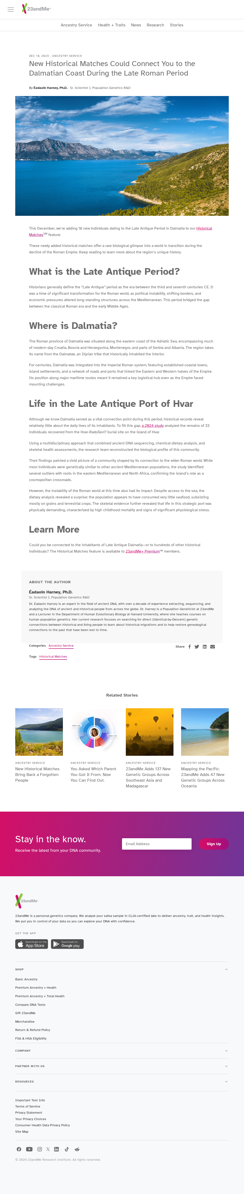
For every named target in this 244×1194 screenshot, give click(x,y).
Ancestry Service (76, 25)
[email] (212, 646)
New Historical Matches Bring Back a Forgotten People (37, 774)
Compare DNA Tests (30, 1005)
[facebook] (190, 647)
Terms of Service (27, 1106)
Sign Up (214, 844)
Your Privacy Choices (30, 1119)
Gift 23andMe (25, 1013)
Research (155, 25)
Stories (176, 25)
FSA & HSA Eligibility (30, 1038)
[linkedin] (205, 647)
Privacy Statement (28, 1113)
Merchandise (25, 1022)
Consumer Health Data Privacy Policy (42, 1125)
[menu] (13, 9)
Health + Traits (111, 25)
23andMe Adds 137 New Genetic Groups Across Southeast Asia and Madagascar (148, 777)
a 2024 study (153, 425)
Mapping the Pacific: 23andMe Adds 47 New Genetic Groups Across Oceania (202, 777)
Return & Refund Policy (32, 1030)
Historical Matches (53, 657)
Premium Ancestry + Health (35, 988)
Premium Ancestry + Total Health (40, 996)
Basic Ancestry (26, 979)
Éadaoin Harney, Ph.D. (50, 88)
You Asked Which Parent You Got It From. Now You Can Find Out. (93, 774)
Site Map (21, 1132)
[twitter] (196, 646)
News (136, 25)
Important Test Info (30, 1100)
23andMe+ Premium (143, 551)
